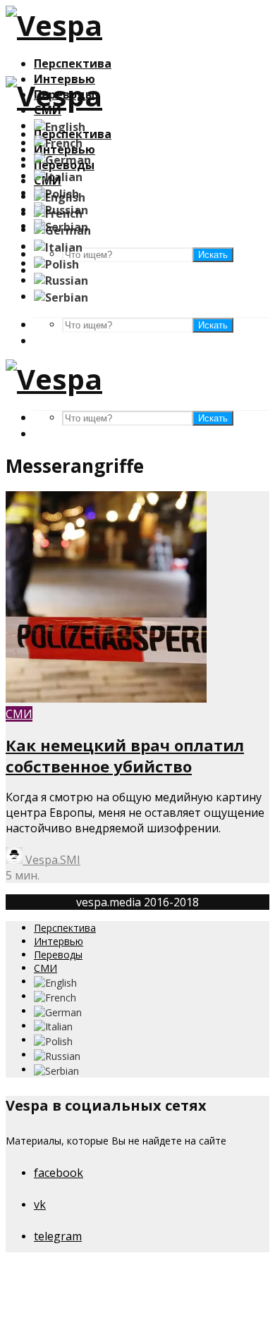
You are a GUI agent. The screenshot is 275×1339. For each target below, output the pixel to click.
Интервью (58, 941)
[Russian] (61, 280)
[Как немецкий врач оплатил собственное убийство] (106, 698)
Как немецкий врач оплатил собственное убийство (125, 755)
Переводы (58, 954)
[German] (62, 158)
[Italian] (58, 175)
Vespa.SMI (51, 860)
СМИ (19, 714)
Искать (213, 325)
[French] (58, 142)
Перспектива (72, 63)
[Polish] (56, 263)
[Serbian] (61, 296)
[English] (59, 125)
